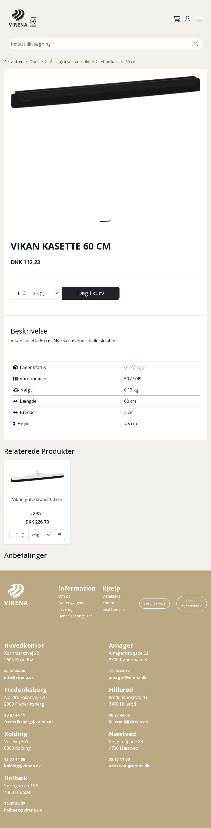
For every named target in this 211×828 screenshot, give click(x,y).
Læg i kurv (90, 293)
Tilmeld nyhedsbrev (191, 603)
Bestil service (114, 609)
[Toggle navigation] (199, 19)
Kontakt (109, 602)
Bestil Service (154, 603)
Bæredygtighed (71, 602)
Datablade (111, 596)
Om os (64, 596)
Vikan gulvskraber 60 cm (37, 499)
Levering (65, 609)
